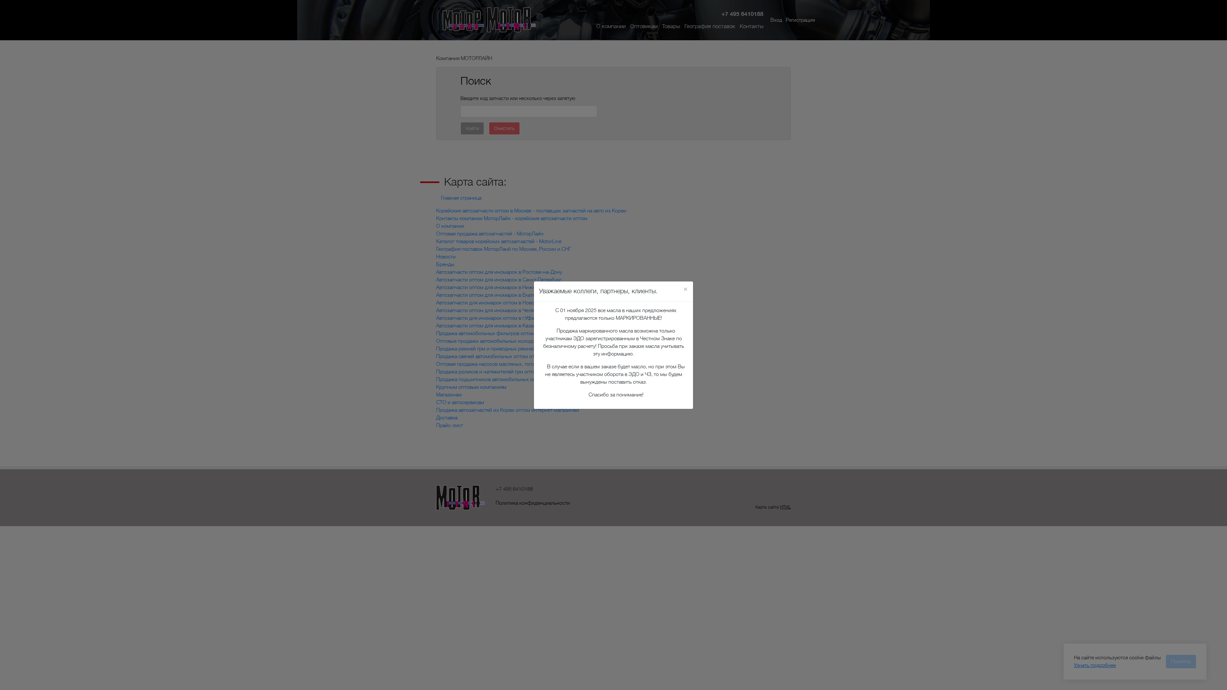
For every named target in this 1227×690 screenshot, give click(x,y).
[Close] (685, 289)
